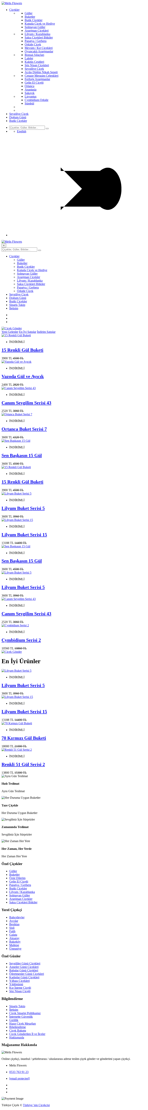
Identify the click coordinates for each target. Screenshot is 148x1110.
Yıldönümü (16, 984)
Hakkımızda (16, 1037)
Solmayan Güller (35, 27)
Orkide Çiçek (33, 44)
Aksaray (14, 938)
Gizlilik (13, 1020)
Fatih (12, 931)
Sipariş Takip (17, 304)
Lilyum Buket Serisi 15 (24, 534)
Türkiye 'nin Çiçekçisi (36, 1105)
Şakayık (29, 93)
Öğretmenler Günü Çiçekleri (26, 973)
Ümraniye (15, 948)
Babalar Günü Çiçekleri (23, 970)
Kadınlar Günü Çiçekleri (24, 977)
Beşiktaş (14, 924)
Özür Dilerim (17, 878)
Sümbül (29, 103)
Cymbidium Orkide (36, 100)
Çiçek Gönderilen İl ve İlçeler (27, 1034)
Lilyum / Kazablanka (37, 34)
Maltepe (14, 945)
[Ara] (47, 128)
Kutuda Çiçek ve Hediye (40, 23)
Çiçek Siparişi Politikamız (25, 1013)
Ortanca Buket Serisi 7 (24, 429)
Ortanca (29, 86)
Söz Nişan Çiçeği (19, 991)
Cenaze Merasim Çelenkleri (41, 75)
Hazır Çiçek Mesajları (22, 1023)
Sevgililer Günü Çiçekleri (24, 963)
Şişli (11, 927)
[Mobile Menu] (77, 235)
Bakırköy (15, 941)
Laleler (29, 58)
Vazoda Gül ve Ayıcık (23, 376)
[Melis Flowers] (12, 3)
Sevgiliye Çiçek (34, 68)
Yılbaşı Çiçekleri (19, 980)
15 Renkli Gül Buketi (22, 350)
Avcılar (13, 920)
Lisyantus (30, 96)
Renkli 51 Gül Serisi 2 (23, 764)
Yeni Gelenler (10, 331)
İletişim (13, 308)
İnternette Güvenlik (21, 1016)
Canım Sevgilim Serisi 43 (26, 402)
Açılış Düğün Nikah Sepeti (41, 72)
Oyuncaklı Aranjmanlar (39, 51)
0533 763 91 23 (19, 1072)
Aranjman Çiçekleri (37, 30)
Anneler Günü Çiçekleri (24, 967)
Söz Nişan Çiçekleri (37, 65)
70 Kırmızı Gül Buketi (24, 738)
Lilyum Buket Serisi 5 (23, 508)
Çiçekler (14, 9)
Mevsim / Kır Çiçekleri (39, 48)
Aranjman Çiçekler (28, 277)
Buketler (30, 16)
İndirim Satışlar (46, 331)
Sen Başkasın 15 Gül (22, 455)
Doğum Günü (17, 117)
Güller (28, 13)
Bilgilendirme (17, 1027)
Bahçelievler (16, 917)
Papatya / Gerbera (35, 41)
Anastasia (30, 89)
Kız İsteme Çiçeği (20, 987)
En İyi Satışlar (27, 331)
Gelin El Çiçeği (34, 82)
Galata (13, 934)
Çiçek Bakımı (17, 1030)
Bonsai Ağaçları (34, 54)
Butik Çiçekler (33, 20)
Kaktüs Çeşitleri (34, 61)
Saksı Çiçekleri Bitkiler (39, 37)
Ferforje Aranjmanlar (37, 79)
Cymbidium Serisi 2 (21, 640)
